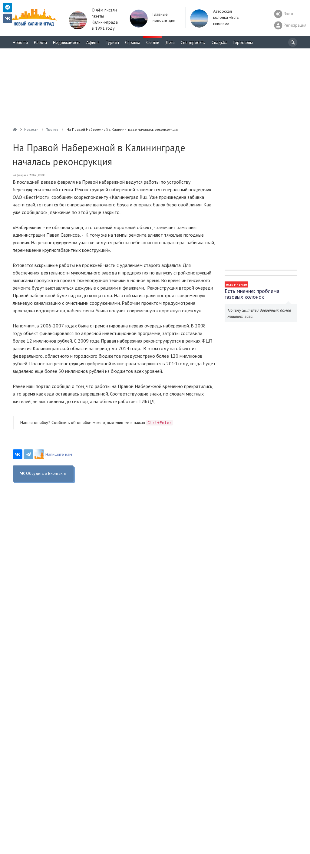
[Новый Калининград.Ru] (15, 129)
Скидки (152, 42)
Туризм (112, 42)
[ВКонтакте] (17, 454)
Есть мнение (236, 284)
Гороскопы (243, 42)
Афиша (93, 42)
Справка (132, 42)
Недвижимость (66, 42)
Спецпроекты (193, 42)
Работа (40, 42)
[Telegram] (28, 454)
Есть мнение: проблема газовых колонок (252, 293)
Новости (20, 42)
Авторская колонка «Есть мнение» (226, 17)
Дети (170, 42)
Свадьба (219, 42)
